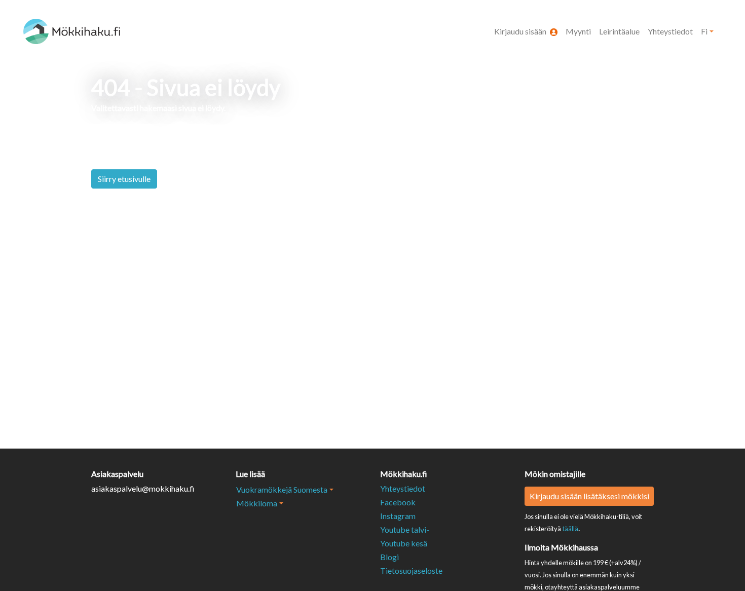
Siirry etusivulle (124, 178)
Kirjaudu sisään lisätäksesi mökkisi (589, 496)
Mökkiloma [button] (256, 503)
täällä (570, 529)
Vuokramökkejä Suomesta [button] (281, 489)
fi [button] (704, 31)
